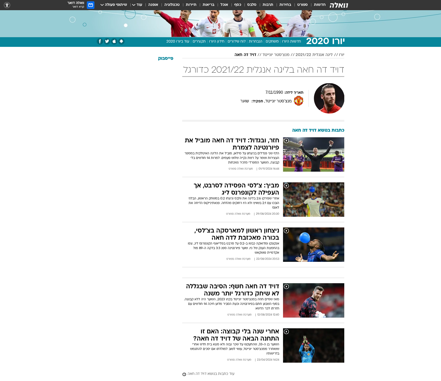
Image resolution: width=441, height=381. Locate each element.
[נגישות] (7, 5)
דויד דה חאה (245, 55)
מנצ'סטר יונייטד (275, 55)
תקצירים (199, 41)
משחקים (272, 41)
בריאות (208, 5)
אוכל (224, 5)
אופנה (153, 5)
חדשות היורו (291, 41)
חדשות (320, 5)
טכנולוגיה (172, 5)
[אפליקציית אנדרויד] (121, 41)
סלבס (251, 5)
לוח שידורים (237, 41)
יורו (341, 55)
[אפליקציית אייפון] (114, 41)
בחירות (285, 5)
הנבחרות (255, 41)
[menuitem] (317, 5)
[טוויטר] (107, 41)
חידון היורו (216, 41)
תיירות (191, 5)
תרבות (268, 5)
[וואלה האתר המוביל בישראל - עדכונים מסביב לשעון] (339, 5)
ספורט (302, 5)
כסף (237, 5)
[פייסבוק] (100, 41)
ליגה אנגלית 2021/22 (314, 55)
